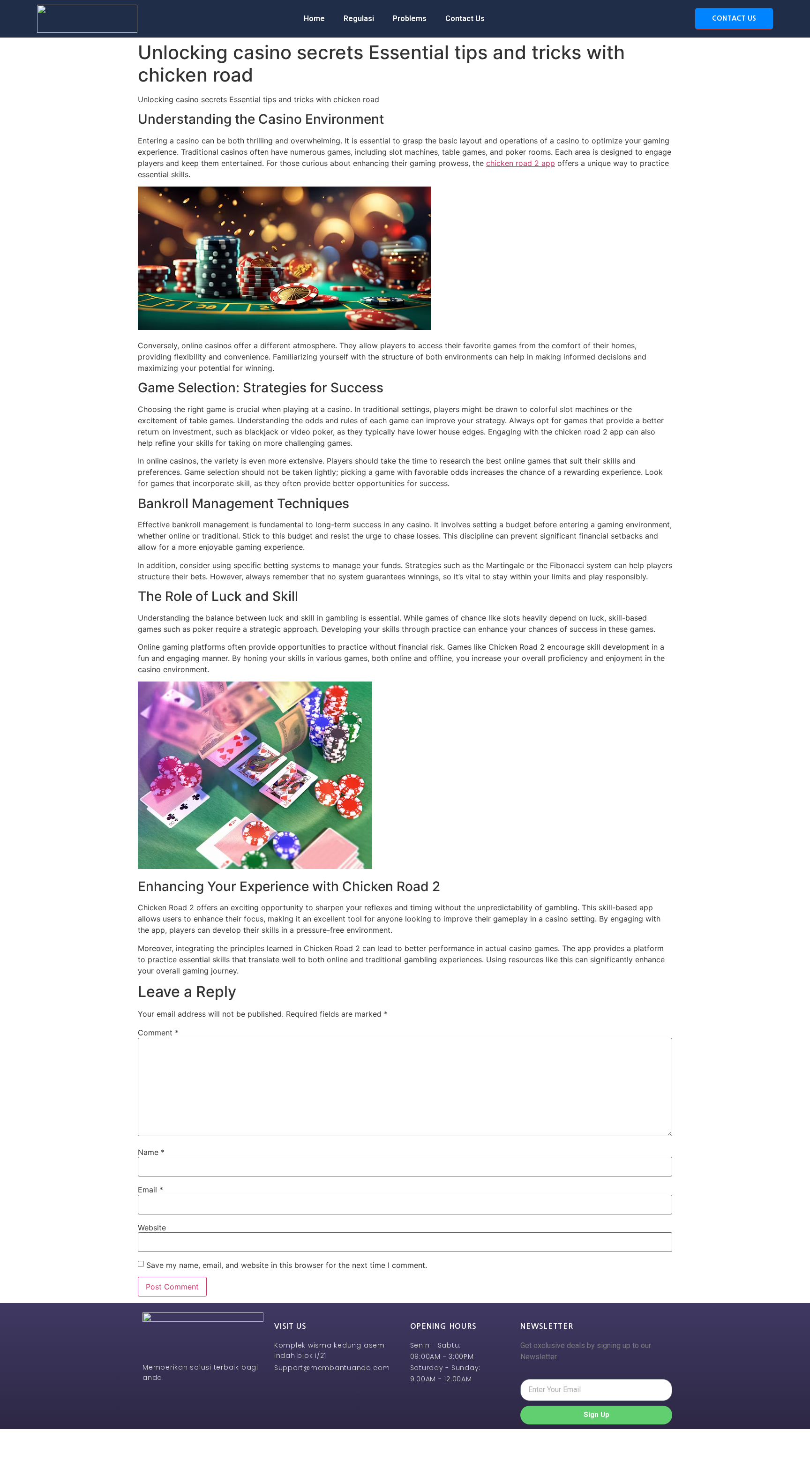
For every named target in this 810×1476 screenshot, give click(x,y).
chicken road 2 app (520, 163)
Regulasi (359, 18)
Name (151, 1152)
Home (314, 18)
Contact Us (465, 18)
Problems (410, 18)
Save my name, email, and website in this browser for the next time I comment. (286, 1265)
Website (152, 1227)
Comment (158, 1032)
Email (150, 1189)
